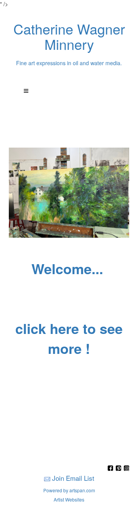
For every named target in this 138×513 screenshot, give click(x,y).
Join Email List (73, 478)
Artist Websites (69, 499)
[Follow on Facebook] (111, 469)
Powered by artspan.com (69, 490)
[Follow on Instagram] (126, 469)
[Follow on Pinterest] (119, 469)
